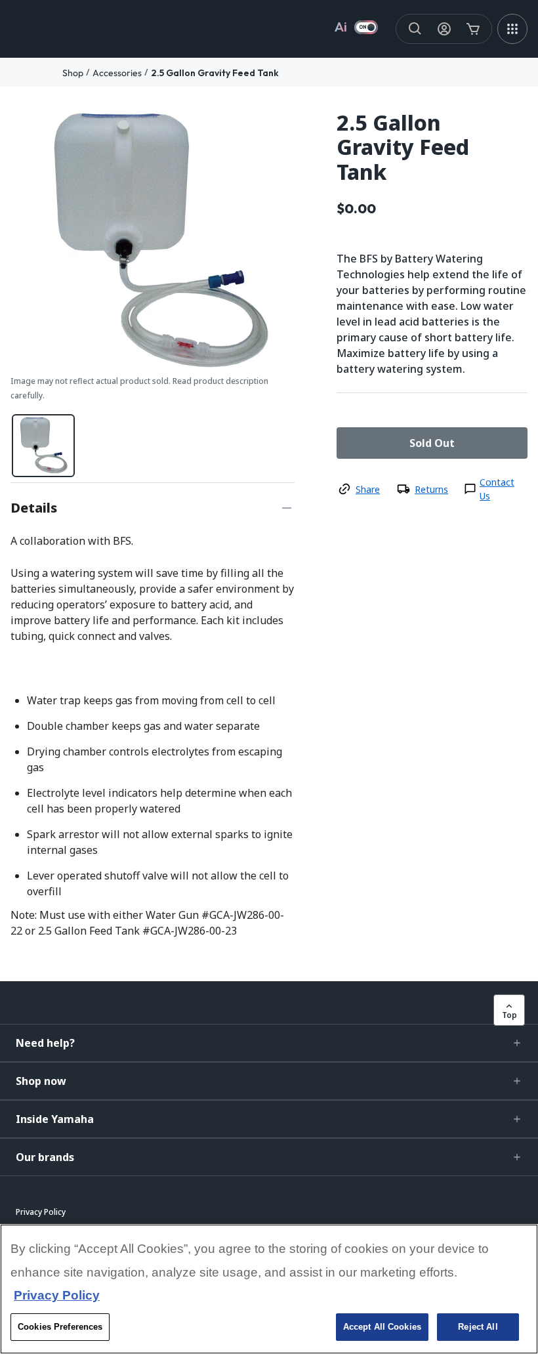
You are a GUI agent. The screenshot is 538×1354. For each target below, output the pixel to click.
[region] (269, 1289)
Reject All (477, 1327)
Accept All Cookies (382, 1327)
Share (368, 489)
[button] (269, 1043)
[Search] (415, 28)
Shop (72, 73)
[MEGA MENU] (512, 29)
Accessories (117, 73)
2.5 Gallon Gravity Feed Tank (215, 73)
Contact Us (497, 489)
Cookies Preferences (60, 1327)
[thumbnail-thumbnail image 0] (43, 445)
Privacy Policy (57, 1295)
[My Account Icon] (444, 28)
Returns (431, 489)
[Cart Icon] (473, 28)
